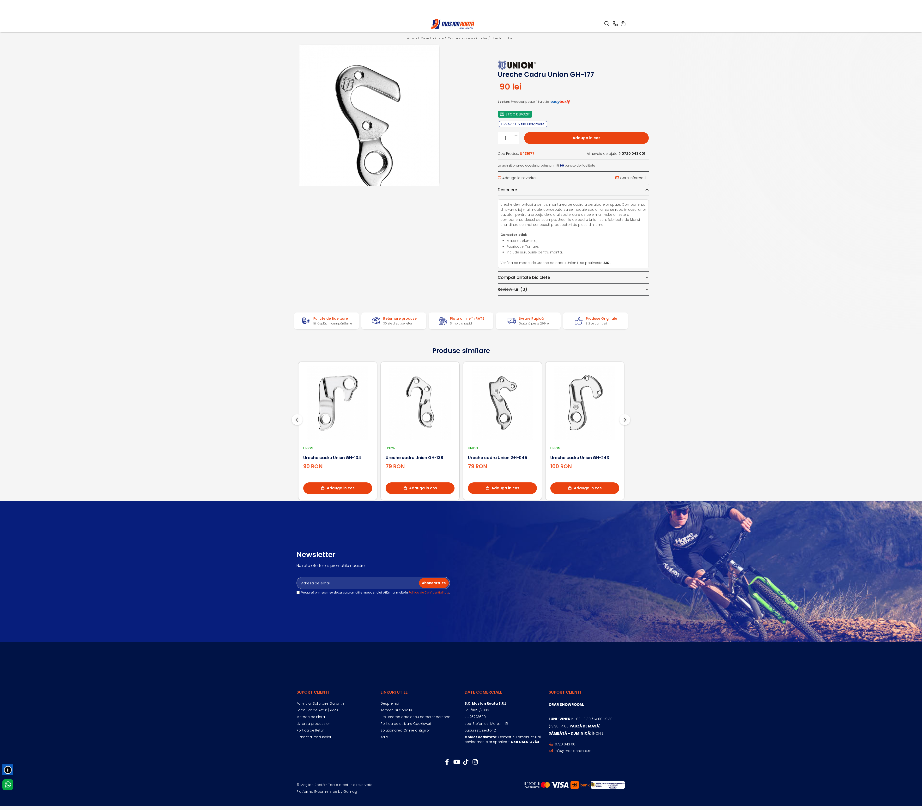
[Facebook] (447, 762)
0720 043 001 (565, 744)
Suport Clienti (313, 692)
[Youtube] (456, 762)
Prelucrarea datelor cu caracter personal (416, 716)
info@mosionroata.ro (573, 750)
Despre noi (390, 703)
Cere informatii (632, 177)
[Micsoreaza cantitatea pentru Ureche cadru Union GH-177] (516, 141)
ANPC (385, 737)
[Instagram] (475, 762)
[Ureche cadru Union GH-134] (337, 403)
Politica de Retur (310, 730)
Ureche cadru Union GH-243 (579, 458)
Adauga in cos (587, 137)
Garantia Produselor (314, 737)
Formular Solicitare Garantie (321, 703)
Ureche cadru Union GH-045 (497, 458)
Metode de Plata (311, 716)
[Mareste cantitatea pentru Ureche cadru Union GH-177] (516, 135)
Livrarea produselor (313, 723)
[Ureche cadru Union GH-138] (420, 403)
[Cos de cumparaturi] (622, 24)
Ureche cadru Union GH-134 (332, 458)
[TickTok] (465, 762)
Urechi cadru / (503, 38)
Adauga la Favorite (518, 177)
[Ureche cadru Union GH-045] (502, 403)
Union (308, 448)
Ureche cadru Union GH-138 (414, 458)
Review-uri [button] (512, 289)
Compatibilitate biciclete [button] (524, 277)
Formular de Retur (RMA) (317, 710)
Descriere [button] (507, 190)
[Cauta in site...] (606, 24)
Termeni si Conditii (396, 710)
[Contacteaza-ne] (615, 24)
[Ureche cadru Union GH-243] (585, 403)
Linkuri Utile (394, 692)
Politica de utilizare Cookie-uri (406, 723)
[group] (369, 115)
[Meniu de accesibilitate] (7, 769)
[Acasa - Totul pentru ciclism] (453, 24)
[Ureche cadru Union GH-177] (369, 129)
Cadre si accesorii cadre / (469, 38)
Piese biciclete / (434, 38)
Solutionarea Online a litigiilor (405, 730)
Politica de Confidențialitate (429, 592)
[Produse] (300, 25)
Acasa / (413, 38)
